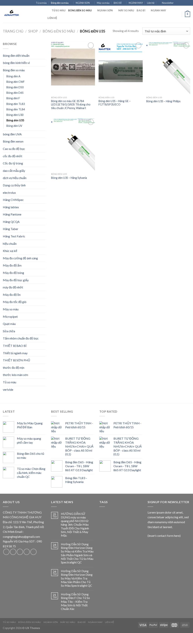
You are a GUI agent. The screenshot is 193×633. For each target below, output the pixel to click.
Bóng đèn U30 (14, 114)
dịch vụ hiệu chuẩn (14, 178)
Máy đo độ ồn (12, 294)
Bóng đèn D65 (15, 92)
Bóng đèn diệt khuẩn (16, 55)
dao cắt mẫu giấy (14, 170)
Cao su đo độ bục (14, 148)
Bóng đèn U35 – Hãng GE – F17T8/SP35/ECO (115, 102)
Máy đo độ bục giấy (16, 280)
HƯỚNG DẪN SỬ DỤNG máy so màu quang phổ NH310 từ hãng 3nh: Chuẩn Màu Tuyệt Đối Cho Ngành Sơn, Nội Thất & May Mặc (75, 524)
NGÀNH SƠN (83, 2)
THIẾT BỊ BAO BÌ (15, 345)
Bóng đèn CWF (15, 81)
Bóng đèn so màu (60, 2)
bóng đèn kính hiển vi (16, 62)
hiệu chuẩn (10, 243)
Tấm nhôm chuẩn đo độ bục (21, 338)
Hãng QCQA (11, 221)
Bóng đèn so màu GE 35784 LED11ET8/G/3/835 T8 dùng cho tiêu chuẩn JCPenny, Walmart (70, 104)
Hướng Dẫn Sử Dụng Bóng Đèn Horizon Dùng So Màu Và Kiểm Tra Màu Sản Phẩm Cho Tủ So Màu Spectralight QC (77, 578)
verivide (8, 389)
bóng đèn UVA (12, 134)
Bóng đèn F (13, 98)
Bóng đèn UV (14, 125)
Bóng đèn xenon (13, 141)
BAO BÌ (118, 2)
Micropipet (10, 316)
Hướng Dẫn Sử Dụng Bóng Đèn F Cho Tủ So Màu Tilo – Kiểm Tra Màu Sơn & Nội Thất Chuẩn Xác (75, 601)
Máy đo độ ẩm (12, 265)
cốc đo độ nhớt (12, 156)
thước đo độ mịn (13, 367)
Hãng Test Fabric (14, 236)
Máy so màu (103, 2)
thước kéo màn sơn (15, 375)
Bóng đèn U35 (15, 120)
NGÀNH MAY (136, 2)
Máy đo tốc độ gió (14, 302)
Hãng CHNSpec (13, 199)
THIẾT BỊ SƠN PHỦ (16, 360)
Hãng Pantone (12, 214)
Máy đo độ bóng (13, 272)
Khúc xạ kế (10, 251)
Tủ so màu (41, 2)
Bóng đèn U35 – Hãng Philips (163, 101)
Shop (33, 31)
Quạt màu (9, 323)
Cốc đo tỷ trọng (13, 163)
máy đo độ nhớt (13, 287)
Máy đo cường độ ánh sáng (20, 258)
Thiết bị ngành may (15, 353)
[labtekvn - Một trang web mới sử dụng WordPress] (22, 14)
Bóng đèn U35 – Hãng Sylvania (69, 177)
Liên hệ (150, 2)
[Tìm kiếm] (47, 10)
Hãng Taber (10, 229)
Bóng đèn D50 (15, 87)
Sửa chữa (9, 331)
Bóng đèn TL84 (15, 109)
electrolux (9, 192)
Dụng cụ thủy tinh (14, 185)
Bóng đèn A (13, 76)
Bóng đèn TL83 (15, 103)
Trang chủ (13, 31)
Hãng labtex (11, 207)
